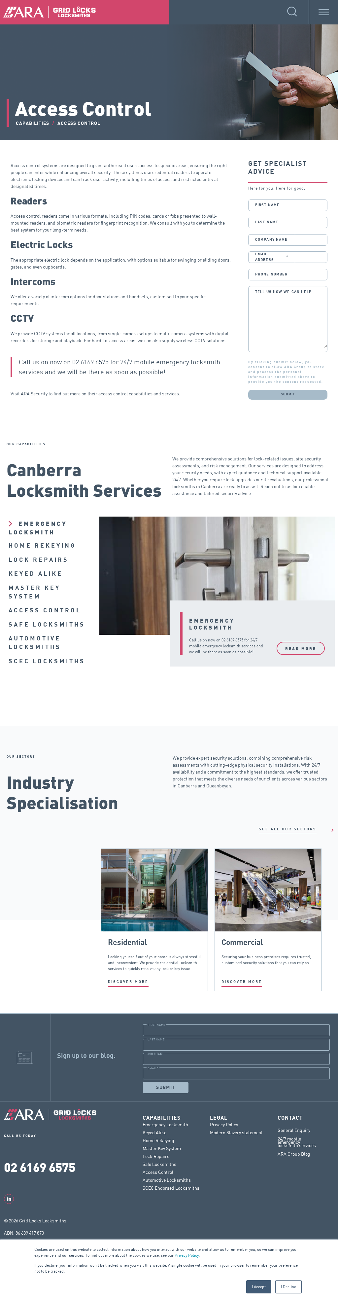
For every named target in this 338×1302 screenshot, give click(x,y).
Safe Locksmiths (159, 1164)
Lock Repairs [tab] (39, 560)
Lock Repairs (156, 1156)
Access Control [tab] (45, 610)
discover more (128, 982)
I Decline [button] (288, 1286)
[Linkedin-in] (9, 1199)
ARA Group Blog (294, 1154)
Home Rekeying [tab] (42, 546)
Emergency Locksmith (165, 1124)
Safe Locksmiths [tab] (47, 625)
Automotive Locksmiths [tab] (35, 642)
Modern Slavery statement (236, 1132)
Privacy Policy (187, 1255)
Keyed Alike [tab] (36, 574)
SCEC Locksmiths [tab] (47, 661)
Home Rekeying (158, 1140)
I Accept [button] (259, 1286)
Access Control (158, 1172)
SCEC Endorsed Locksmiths (171, 1188)
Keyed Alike (154, 1132)
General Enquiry (294, 1130)
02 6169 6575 (90, 362)
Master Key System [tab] (34, 592)
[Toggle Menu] (324, 12)
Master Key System (162, 1148)
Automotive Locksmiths (167, 1180)
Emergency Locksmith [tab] (38, 528)
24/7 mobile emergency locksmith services (297, 1142)
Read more (300, 648)
